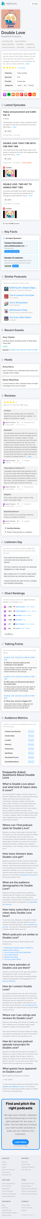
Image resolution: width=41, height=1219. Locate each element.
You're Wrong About (18, 302)
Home (4, 1162)
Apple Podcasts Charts (9, 1213)
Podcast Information (27, 1167)
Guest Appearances (8, 1183)
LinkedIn (24, 1210)
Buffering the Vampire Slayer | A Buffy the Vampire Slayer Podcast (23, 288)
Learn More (20, 1142)
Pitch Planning (26, 1169)
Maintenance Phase (18, 310)
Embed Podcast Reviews (29, 1194)
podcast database (9, 981)
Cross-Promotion (7, 1191)
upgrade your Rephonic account (14, 1086)
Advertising (6, 1188)
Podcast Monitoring (8, 1196)
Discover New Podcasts (29, 1191)
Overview (24, 1162)
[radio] (4, 67)
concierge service (31, 1005)
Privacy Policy (25, 1205)
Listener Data (25, 1164)
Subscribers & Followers (29, 1188)
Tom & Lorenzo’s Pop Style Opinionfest (23, 295)
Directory (5, 1207)
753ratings (21, 68)
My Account (6, 1172)
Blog (3, 1205)
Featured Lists (6, 1210)
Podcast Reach (26, 1186)
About (4, 1167)
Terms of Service (26, 1207)
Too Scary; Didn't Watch (20, 317)
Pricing (4, 1164)
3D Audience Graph (27, 1183)
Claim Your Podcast (8, 1169)
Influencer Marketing (9, 1194)
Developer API (6, 1175)
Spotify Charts (6, 1215)
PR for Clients (6, 1186)
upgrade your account (28, 875)
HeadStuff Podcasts (11, 36)
